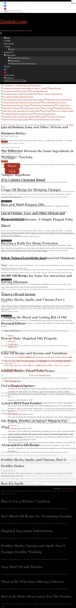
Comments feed (13, 344)
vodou (29, 251)
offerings (25, 365)
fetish (10, 361)
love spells (54, 361)
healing (14, 361)
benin (28, 248)
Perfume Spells (47, 206)
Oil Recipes (46, 284)
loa (7, 251)
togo (25, 251)
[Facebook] (5, 6)
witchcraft (43, 370)
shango (36, 370)
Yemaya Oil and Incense (18, 294)
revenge (24, 370)
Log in (10, 338)
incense (56, 284)
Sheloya (3, 206)
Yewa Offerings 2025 (14, 414)
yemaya (58, 323)
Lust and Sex (64, 360)
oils (32, 365)
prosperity (44, 287)
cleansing (59, 206)
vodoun (34, 251)
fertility (6, 361)
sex (32, 370)
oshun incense (14, 287)
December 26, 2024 (12, 284)
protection (10, 369)
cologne (65, 206)
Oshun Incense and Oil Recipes (23, 258)
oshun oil (22, 287)
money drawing (18, 365)
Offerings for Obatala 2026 (16, 386)
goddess (20, 323)
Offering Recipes (58, 320)
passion (56, 365)
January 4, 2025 (11, 206)
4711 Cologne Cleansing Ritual (23, 180)
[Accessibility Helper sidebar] (73, 2)
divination (58, 357)
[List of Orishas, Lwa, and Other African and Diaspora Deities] (3, 226)
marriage (6, 365)
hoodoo (26, 361)
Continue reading (6, 201)
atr (25, 248)
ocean (30, 323)
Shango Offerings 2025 (15, 440)
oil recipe (38, 323)
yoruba (44, 251)
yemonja (71, 323)
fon (49, 248)
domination (65, 357)
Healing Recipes (36, 320)
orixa (21, 251)
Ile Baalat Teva (15, 381)
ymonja (3, 326)
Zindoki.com (13, 21)
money (64, 284)
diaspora (42, 248)
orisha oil (49, 323)
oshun (7, 287)
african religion (19, 248)
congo (45, 357)
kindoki (43, 360)
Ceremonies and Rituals (34, 206)
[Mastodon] (5, 3)
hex (22, 361)
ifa (57, 248)
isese (63, 248)
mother (26, 323)
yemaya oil (64, 323)
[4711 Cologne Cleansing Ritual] (3, 187)
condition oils (39, 357)
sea (54, 323)
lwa (9, 251)
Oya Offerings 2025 (14, 428)
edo (46, 248)
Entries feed (11, 341)
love (60, 284)
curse (48, 357)
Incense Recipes (36, 284)
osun (38, 287)
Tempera (63, 488)
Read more (4, 142)
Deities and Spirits (31, 245)
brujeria (21, 357)
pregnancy (61, 365)
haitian (53, 248)
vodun (39, 251)
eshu (70, 356)
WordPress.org (12, 347)
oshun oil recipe (31, 287)
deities (33, 248)
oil (68, 284)
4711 (53, 206)
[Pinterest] (5, 9)
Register (10, 335)
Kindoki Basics (62, 245)
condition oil (30, 356)
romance (28, 370)
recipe (19, 369)
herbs (18, 361)
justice (37, 361)
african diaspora (6, 323)
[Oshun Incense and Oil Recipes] (4, 265)
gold (51, 284)
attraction (16, 357)
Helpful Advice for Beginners (47, 245)
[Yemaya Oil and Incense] (4, 301)
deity (37, 248)
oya (53, 365)
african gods (9, 248)
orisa (12, 251)
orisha (17, 251)
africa (5, 357)
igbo (60, 248)
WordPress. (70, 488)
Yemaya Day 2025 (14, 400)
